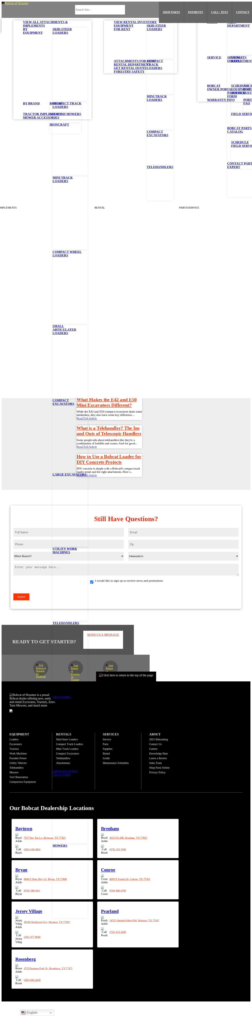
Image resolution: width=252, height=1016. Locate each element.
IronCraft (59, 124)
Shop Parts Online (159, 767)
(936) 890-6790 (117, 890)
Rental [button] (100, 207)
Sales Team (155, 762)
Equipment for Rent (123, 27)
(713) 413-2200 (117, 932)
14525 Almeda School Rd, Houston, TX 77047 (134, 920)
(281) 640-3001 (32, 849)
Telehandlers (66, 623)
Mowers (60, 845)
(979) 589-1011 (32, 890)
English (31, 1012)
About (155, 734)
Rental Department (132, 64)
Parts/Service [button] (189, 207)
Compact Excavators (63, 402)
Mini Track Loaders (63, 179)
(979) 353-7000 (117, 849)
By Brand (31, 103)
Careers (153, 748)
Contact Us (155, 743)
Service (214, 57)
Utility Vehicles (18, 762)
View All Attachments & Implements (45, 23)
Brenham (110, 828)
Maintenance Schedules (116, 762)
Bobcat (56, 103)
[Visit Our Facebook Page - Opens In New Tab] (40, 667)
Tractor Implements (42, 114)
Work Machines (18, 753)
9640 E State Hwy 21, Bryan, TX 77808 (45, 879)
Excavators (15, 743)
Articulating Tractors (65, 773)
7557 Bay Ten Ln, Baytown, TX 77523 (45, 838)
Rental (106, 753)
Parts (212, 22)
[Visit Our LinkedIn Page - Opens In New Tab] (110, 667)
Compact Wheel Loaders (67, 253)
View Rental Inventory (135, 22)
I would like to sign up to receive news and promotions (129, 580)
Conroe (108, 869)
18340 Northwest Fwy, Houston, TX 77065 (47, 922)
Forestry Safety (129, 71)
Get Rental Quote (130, 68)
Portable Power (18, 758)
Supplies (107, 748)
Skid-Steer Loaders (62, 30)
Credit (106, 758)
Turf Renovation (18, 776)
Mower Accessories (41, 117)
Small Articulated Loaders (64, 329)
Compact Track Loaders (67, 105)
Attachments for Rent (135, 61)
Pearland (109, 911)
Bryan (21, 869)
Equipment (19, 734)
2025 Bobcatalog (158, 739)
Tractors (61, 697)
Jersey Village (28, 911)
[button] (15, 3)
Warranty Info (221, 100)
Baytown (23, 828)
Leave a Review (158, 758)
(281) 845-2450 (32, 980)
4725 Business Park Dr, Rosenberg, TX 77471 (48, 968)
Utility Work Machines (65, 550)
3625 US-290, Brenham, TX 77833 (128, 838)
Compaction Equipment (22, 781)
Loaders (13, 739)
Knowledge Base (158, 753)
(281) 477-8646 (32, 936)
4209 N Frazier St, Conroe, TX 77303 (129, 879)
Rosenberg (25, 959)
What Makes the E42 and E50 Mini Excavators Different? (107, 402)
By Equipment (33, 30)
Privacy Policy (157, 772)
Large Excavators (69, 474)
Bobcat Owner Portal (220, 87)
